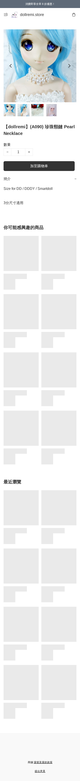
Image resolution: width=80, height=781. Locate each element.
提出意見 (40, 771)
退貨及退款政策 (43, 762)
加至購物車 (39, 166)
